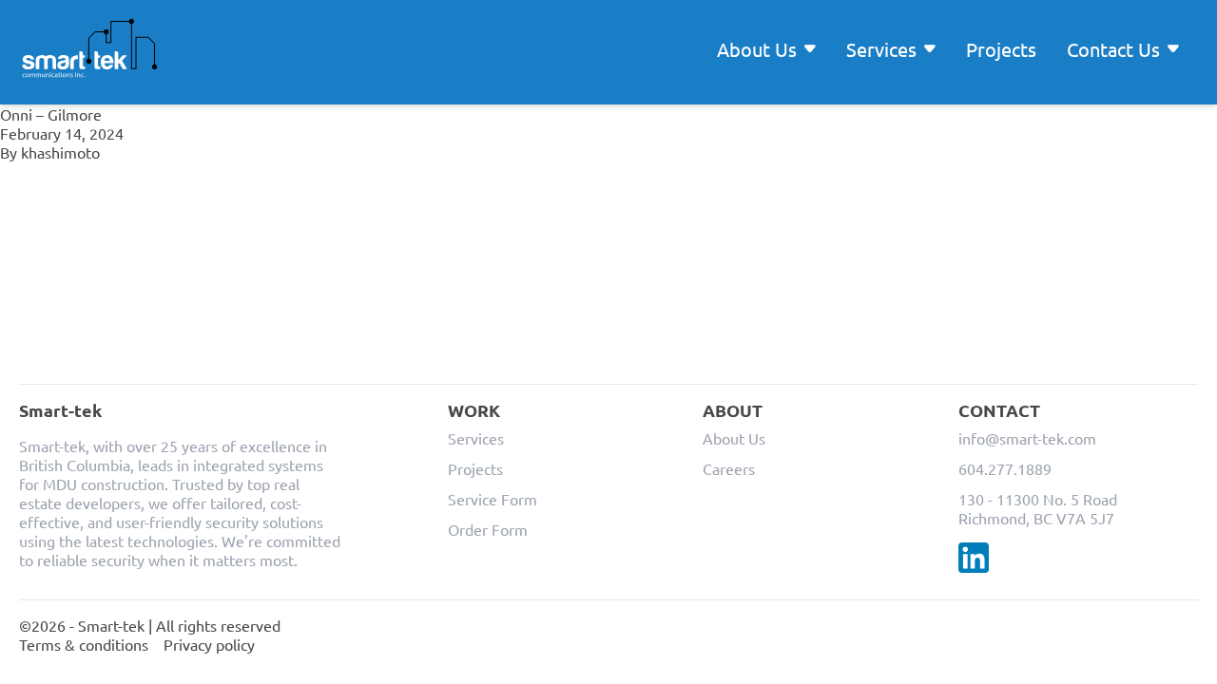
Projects (1001, 49)
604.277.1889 (1005, 468)
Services (476, 437)
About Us (734, 437)
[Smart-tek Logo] (90, 48)
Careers (729, 468)
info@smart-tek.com (1027, 437)
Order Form (488, 529)
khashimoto (60, 152)
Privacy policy (209, 644)
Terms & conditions (83, 644)
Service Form (492, 498)
